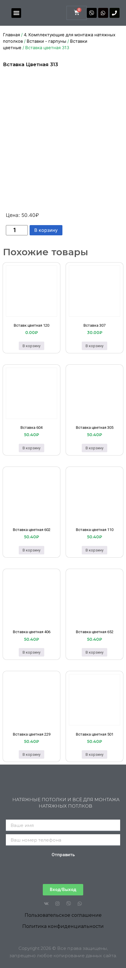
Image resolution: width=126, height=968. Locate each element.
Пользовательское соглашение (63, 915)
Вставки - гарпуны (46, 41)
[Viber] (92, 13)
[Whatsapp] (103, 13)
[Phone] (115, 13)
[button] (16, 13)
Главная (11, 34)
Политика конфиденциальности (63, 926)
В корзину (46, 230)
